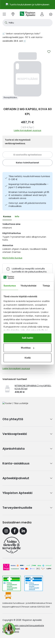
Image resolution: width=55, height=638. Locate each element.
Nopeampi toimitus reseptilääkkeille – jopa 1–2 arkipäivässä (28, 186)
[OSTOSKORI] (51, 14)
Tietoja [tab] (46, 285)
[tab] (7, 216)
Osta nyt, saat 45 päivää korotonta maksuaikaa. (27, 205)
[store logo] (27, 14)
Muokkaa (26, 347)
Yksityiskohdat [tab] (28, 285)
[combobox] (27, 22)
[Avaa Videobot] (9, 629)
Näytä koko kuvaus (12, 257)
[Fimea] (11, 583)
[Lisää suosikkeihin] (49, 51)
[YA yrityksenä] (11, 545)
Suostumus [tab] (10, 285)
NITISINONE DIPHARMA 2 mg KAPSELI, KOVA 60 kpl (33, 387)
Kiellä (28, 357)
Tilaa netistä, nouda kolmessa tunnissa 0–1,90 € (29, 178)
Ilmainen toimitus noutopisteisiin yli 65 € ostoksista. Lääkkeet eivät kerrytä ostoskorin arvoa (29, 195)
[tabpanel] (27, 242)
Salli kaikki (27, 337)
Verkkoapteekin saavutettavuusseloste (23, 625)
